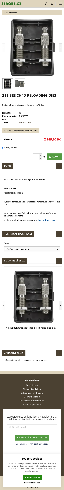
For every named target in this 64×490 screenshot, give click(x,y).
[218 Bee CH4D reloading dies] (32, 48)
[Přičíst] (40, 155)
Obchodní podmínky (32, 389)
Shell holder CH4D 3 (46, 220)
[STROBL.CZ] (10, 3)
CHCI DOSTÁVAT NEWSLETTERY (32, 437)
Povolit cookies (32, 477)
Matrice (27, 360)
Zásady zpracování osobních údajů (32, 443)
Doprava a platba (32, 396)
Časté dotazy (32, 385)
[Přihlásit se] (46, 4)
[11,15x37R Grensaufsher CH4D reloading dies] (33, 297)
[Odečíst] (40, 158)
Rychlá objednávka (32, 404)
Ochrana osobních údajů (32, 393)
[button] (8, 48)
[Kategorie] (60, 4)
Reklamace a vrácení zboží (32, 400)
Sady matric (41, 360)
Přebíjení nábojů (12, 360)
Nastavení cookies (32, 483)
